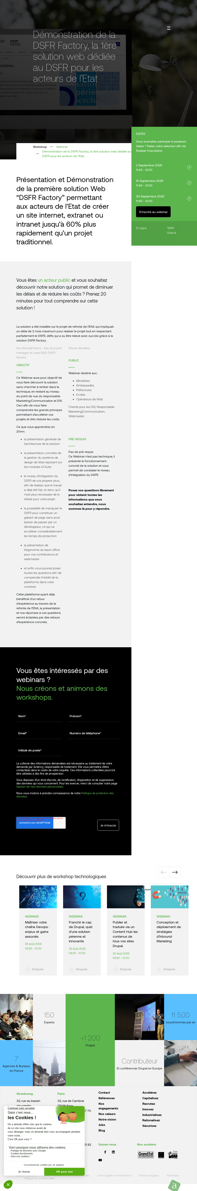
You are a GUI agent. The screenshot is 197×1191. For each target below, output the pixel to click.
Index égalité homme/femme (114, 1175)
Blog (101, 1130)
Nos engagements (108, 1106)
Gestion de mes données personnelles (39, 786)
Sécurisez (149, 1125)
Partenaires (173, 1175)
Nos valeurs (107, 1114)
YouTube (100, 1160)
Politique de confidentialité (39, 1178)
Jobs (101, 1124)
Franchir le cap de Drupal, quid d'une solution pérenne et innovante (80, 931)
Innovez (148, 1109)
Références (106, 1098)
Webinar (62, 146)
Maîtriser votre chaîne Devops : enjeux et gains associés (37, 929)
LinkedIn (113, 1152)
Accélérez (149, 1092)
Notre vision (107, 1119)
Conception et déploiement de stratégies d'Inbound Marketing (169, 931)
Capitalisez (150, 1098)
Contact (104, 1092)
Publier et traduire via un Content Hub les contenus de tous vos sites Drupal (125, 934)
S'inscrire (37, 969)
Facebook (105, 1152)
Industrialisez (152, 1114)
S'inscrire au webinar (153, 212)
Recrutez (148, 1103)
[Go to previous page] (163, 872)
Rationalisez (151, 1120)
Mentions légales (149, 1175)
